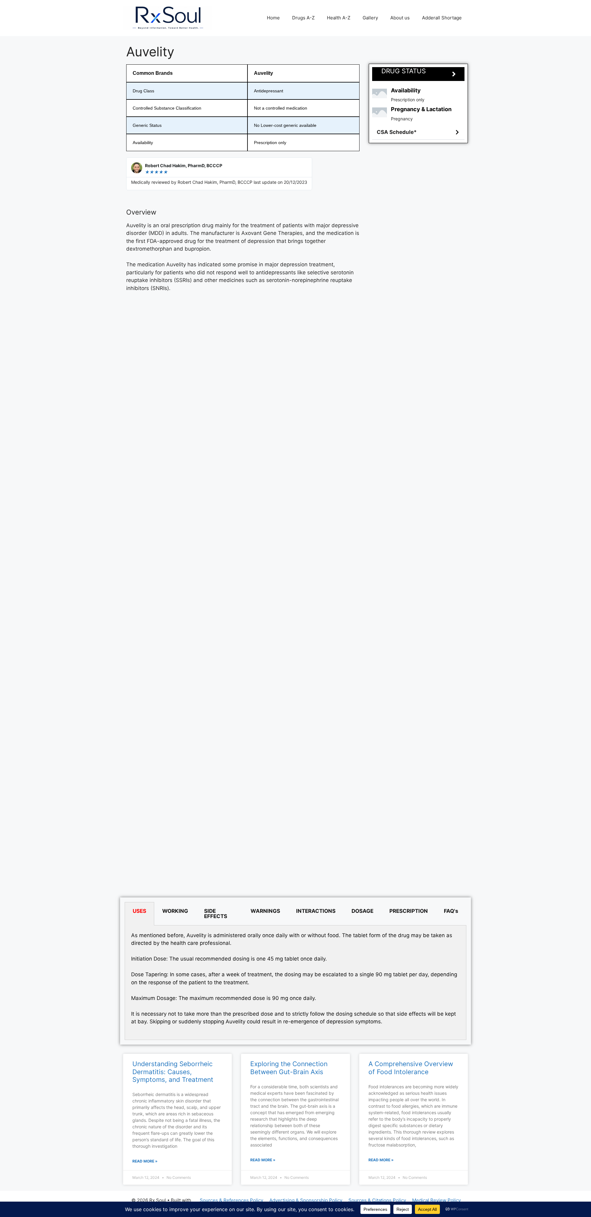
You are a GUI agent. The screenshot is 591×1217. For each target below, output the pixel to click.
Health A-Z (338, 18)
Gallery (370, 18)
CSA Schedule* (397, 132)
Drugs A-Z (303, 18)
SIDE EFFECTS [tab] (215, 913)
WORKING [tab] (175, 911)
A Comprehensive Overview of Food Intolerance (410, 1067)
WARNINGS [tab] (265, 911)
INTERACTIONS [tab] (316, 911)
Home (273, 18)
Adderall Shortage (442, 18)
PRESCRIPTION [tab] (408, 911)
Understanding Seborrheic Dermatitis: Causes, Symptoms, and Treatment (172, 1071)
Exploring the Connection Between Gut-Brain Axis (289, 1067)
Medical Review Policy (436, 1200)
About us (400, 18)
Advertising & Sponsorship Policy (305, 1200)
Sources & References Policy (231, 1200)
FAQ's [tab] (451, 911)
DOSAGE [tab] (362, 911)
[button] (418, 132)
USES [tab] (139, 911)
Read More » (145, 1161)
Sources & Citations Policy (377, 1200)
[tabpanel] (295, 982)
